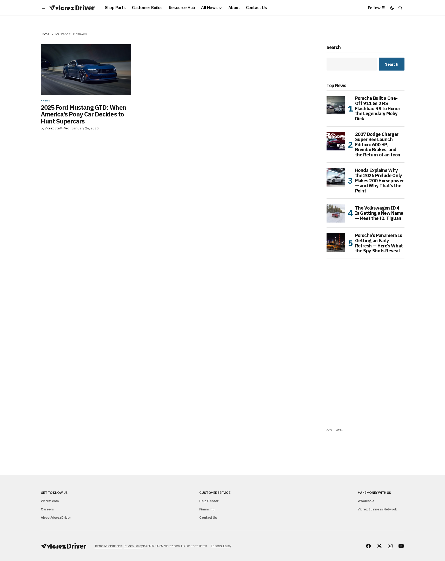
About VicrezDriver (56, 517)
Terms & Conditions (108, 546)
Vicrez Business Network (377, 509)
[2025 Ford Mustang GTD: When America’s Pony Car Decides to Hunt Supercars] (86, 69)
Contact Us (208, 517)
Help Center (208, 501)
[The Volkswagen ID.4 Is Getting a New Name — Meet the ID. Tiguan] (336, 213)
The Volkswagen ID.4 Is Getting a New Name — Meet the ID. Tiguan (379, 213)
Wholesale (366, 501)
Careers (47, 509)
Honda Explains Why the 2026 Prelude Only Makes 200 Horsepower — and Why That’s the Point (379, 180)
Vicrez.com (50, 501)
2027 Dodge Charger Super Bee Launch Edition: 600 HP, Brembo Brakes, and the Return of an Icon (377, 144)
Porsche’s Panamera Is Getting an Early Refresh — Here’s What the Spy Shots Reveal (379, 243)
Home (45, 34)
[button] (44, 8)
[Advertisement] (365, 349)
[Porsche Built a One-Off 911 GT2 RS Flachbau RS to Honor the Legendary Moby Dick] (336, 105)
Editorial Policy (221, 546)
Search (334, 47)
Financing (207, 509)
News (46, 100)
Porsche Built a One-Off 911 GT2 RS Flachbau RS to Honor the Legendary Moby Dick (377, 108)
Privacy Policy (133, 546)
